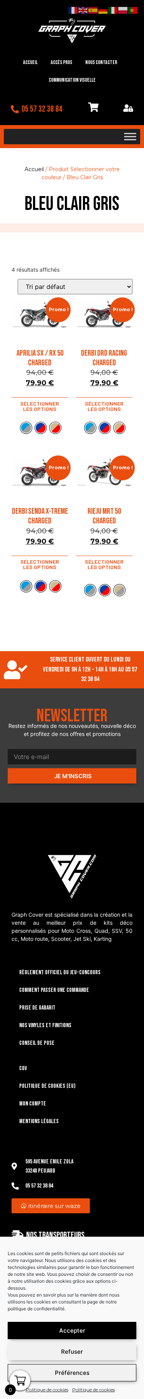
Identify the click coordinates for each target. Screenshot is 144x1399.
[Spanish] (93, 10)
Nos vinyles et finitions (45, 1025)
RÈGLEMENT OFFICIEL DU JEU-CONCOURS (60, 972)
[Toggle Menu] (130, 136)
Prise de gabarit (37, 1007)
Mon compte (32, 1103)
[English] (83, 10)
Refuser (72, 1351)
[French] (73, 10)
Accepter (72, 1330)
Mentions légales (39, 1121)
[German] (103, 10)
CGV (23, 1068)
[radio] (26, 428)
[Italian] (113, 10)
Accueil (30, 62)
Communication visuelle (72, 80)
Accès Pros (61, 62)
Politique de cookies (47, 1389)
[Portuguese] (133, 10)
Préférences (72, 1372)
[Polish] (123, 10)
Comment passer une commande (54, 990)
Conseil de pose (37, 1043)
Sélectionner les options (39, 406)
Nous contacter (101, 62)
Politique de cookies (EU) (47, 1086)
